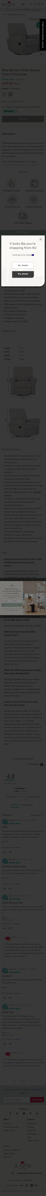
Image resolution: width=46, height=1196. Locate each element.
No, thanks (23, 265)
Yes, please (23, 274)
